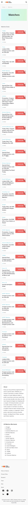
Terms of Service (5, 470)
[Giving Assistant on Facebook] (3, 491)
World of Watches (10, 440)
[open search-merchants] (26, 2)
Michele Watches (10, 432)
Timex (8, 449)
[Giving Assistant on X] (7, 494)
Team (2, 480)
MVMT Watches (10, 438)
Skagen (8, 427)
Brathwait (8, 429)
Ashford (9, 453)
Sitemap (16, 499)
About (2, 487)
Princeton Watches (11, 455)
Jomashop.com (10, 442)
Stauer (7, 434)
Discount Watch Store (12, 447)
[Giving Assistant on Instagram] (12, 491)
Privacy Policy (4, 474)
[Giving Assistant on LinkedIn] (3, 494)
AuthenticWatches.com (12, 430)
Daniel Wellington (11, 445)
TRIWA (8, 451)
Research (3, 477)
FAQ (2, 484)
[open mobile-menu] (2, 2)
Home (3, 7)
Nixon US (8, 436)
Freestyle (9, 444)
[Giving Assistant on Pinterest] (7, 491)
